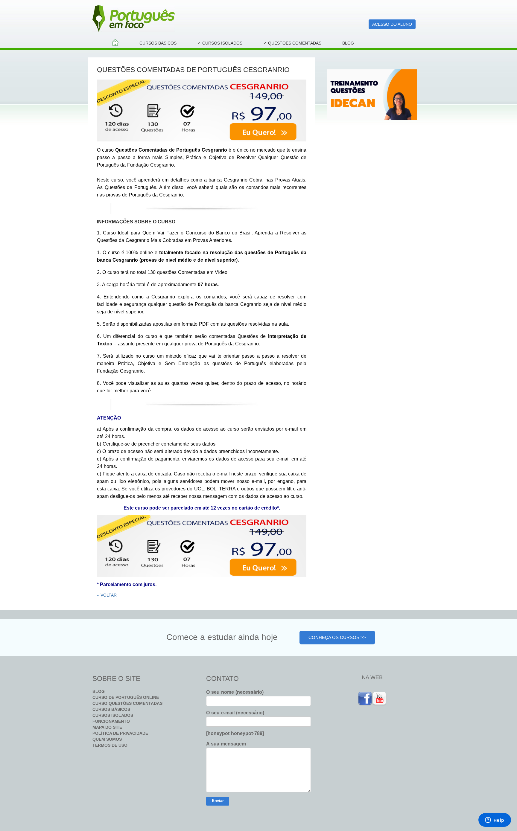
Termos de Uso (109, 745)
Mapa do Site (107, 727)
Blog (348, 43)
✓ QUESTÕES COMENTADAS (292, 43)
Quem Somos (107, 739)
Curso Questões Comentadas (127, 703)
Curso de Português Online (125, 697)
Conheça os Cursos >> (337, 637)
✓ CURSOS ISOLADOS (219, 43)
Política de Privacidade (120, 733)
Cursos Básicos (158, 43)
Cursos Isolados (112, 715)
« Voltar (107, 595)
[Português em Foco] (201, 18)
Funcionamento (111, 721)
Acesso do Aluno (392, 24)
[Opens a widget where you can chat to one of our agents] (494, 820)
